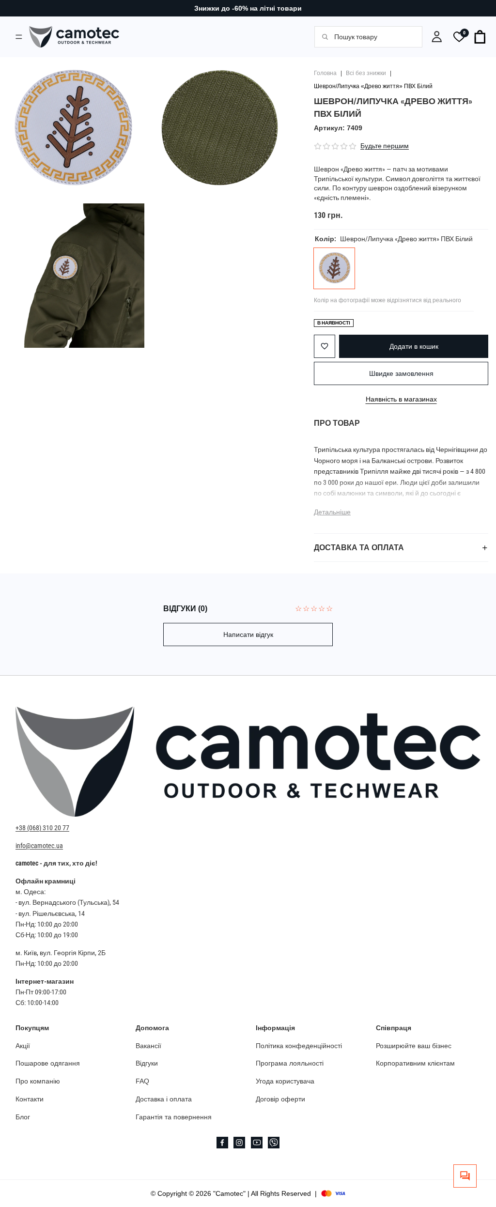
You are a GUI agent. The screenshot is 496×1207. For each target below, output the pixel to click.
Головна (325, 73)
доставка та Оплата (359, 547)
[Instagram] (239, 1142)
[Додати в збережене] (324, 346)
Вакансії (148, 1046)
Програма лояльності (290, 1064)
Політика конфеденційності (299, 1046)
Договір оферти (280, 1099)
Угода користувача (285, 1081)
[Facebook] (222, 1142)
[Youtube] (257, 1142)
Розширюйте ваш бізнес (413, 1046)
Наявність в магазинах (401, 398)
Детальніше (332, 512)
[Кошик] (480, 36)
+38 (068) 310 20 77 (42, 828)
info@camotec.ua (39, 846)
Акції (23, 1046)
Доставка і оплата (164, 1099)
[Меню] (19, 36)
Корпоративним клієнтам (415, 1064)
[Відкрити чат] (465, 1176)
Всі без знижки (366, 73)
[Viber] (273, 1142)
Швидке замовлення (401, 373)
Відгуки (147, 1064)
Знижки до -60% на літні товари (248, 8)
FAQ (142, 1081)
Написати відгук (248, 634)
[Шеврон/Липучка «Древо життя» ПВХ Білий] (334, 268)
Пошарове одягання (48, 1064)
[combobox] (372, 37)
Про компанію (38, 1081)
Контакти (30, 1099)
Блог (23, 1117)
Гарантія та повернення (174, 1117)
